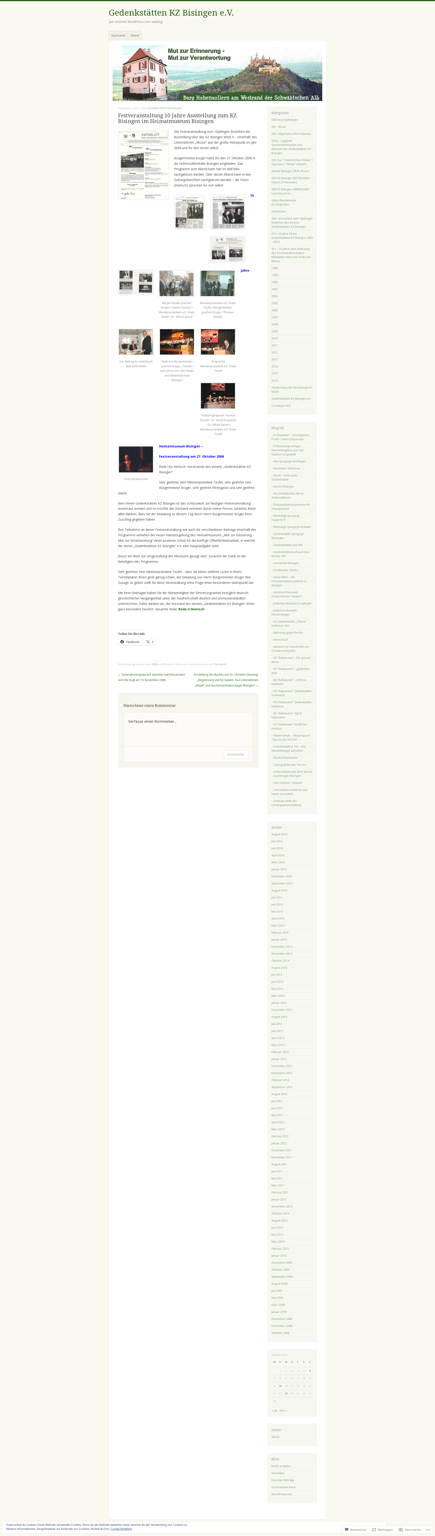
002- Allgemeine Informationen (291, 134)
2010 (274, 338)
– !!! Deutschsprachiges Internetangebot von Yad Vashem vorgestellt (287, 450)
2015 (274, 373)
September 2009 (282, 1277)
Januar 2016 (279, 869)
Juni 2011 (277, 1171)
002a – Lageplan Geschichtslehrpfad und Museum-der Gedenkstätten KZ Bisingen (291, 147)
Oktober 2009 (280, 1270)
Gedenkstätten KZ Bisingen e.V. (171, 13)
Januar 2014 (279, 1003)
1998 (274, 275)
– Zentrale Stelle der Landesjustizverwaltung (286, 803)
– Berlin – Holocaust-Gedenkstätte (284, 477)
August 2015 (279, 890)
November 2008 (281, 1326)
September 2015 (282, 883)
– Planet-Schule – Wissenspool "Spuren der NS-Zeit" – (290, 737)
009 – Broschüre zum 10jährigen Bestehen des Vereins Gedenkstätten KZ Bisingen (292, 223)
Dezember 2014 (281, 947)
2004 (274, 296)
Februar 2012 (280, 1136)
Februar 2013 (280, 1052)
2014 (274, 366)
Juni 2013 (277, 1031)
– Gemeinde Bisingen (284, 563)
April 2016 (278, 855)
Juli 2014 (276, 975)
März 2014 (278, 996)
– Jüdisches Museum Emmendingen (284, 612)
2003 (274, 289)
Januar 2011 (279, 1199)
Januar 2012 (279, 1143)
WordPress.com (281, 1494)
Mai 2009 (277, 1298)
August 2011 (279, 1164)
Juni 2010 (277, 1227)
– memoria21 (279, 640)
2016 (274, 380)
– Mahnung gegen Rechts (287, 633)
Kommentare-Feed (283, 1487)
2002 (274, 282)
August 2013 (279, 1017)
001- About (278, 127)
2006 (154, 664)
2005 (274, 303)
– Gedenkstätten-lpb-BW (287, 545)
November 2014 (281, 954)
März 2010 (278, 1242)
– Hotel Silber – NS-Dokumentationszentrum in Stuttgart (288, 581)
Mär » (283, 1411)
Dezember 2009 (281, 1263)
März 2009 (278, 1305)
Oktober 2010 (280, 1213)
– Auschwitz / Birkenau (285, 468)
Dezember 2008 (281, 1319)
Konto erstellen (281, 1466)
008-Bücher (278, 211)
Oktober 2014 (280, 961)
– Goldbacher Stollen (284, 570)
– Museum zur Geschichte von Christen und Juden (290, 649)
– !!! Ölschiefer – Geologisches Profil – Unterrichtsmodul (290, 437)
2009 (274, 331)
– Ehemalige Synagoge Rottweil (291, 527)
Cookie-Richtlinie (121, 1529)
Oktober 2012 (280, 1080)
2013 (274, 359)
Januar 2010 (279, 1256)
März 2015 (278, 925)
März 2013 (278, 1045)
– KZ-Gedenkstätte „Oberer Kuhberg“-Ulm (288, 624)
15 (280, 1386)
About (134, 35)
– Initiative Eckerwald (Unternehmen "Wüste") (286, 594)
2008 (274, 324)
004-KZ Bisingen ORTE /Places (290, 171)
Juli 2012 (276, 1101)
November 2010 (281, 1206)
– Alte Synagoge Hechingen (288, 461)
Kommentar (235, 754)
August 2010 (279, 1220)
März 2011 (278, 1185)
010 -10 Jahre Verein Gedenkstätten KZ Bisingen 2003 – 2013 (292, 238)
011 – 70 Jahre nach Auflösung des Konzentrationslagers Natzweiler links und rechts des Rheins (291, 255)
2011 (274, 345)
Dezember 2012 (281, 1066)
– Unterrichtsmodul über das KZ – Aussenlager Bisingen (291, 774)
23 (286, 1393)
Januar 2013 (279, 1059)
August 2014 (279, 968)
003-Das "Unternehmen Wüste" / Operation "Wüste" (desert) (292, 162)
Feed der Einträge (282, 1480)
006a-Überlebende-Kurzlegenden (284, 202)
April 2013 (278, 1038)
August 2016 (279, 834)
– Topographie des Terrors (288, 765)
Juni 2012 (277, 1108)
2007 (274, 317)
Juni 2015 (277, 904)
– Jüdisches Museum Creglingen (291, 603)
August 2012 (279, 1094)
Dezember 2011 (281, 1150)
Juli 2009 (276, 1291)
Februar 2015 (280, 933)
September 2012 (282, 1087)
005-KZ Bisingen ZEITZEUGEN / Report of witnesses (290, 180)
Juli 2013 (276, 1024)
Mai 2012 (277, 1115)
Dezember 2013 (281, 1010)
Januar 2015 (279, 940)
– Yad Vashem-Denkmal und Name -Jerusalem (289, 792)
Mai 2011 (277, 1178)
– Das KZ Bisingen (282, 486)
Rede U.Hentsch (191, 609)
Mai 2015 (277, 911)
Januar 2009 (279, 1312)
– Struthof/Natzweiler (284, 758)
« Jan (274, 1411)
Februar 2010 (280, 1249)
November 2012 (281, 1073)
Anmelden (278, 1473)
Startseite (118, 35)
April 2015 (278, 918)
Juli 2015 (276, 897)
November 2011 (281, 1157)
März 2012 (278, 1129)
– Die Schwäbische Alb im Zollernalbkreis (287, 496)
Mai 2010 (277, 1235)
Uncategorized (280, 406)
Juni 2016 (277, 848)
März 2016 (278, 862)
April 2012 (278, 1122)
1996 (274, 268)
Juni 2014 (277, 982)
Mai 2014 (277, 989)
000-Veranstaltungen (284, 120)
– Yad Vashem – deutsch (286, 783)
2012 (274, 352)
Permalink (220, 664)
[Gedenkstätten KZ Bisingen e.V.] (217, 72)
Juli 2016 (276, 841)
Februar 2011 (280, 1192)
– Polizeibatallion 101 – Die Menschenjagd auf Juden (288, 749)
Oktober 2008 (280, 1333)
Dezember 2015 (281, 876)
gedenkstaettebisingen (164, 108)
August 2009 (279, 1284)
